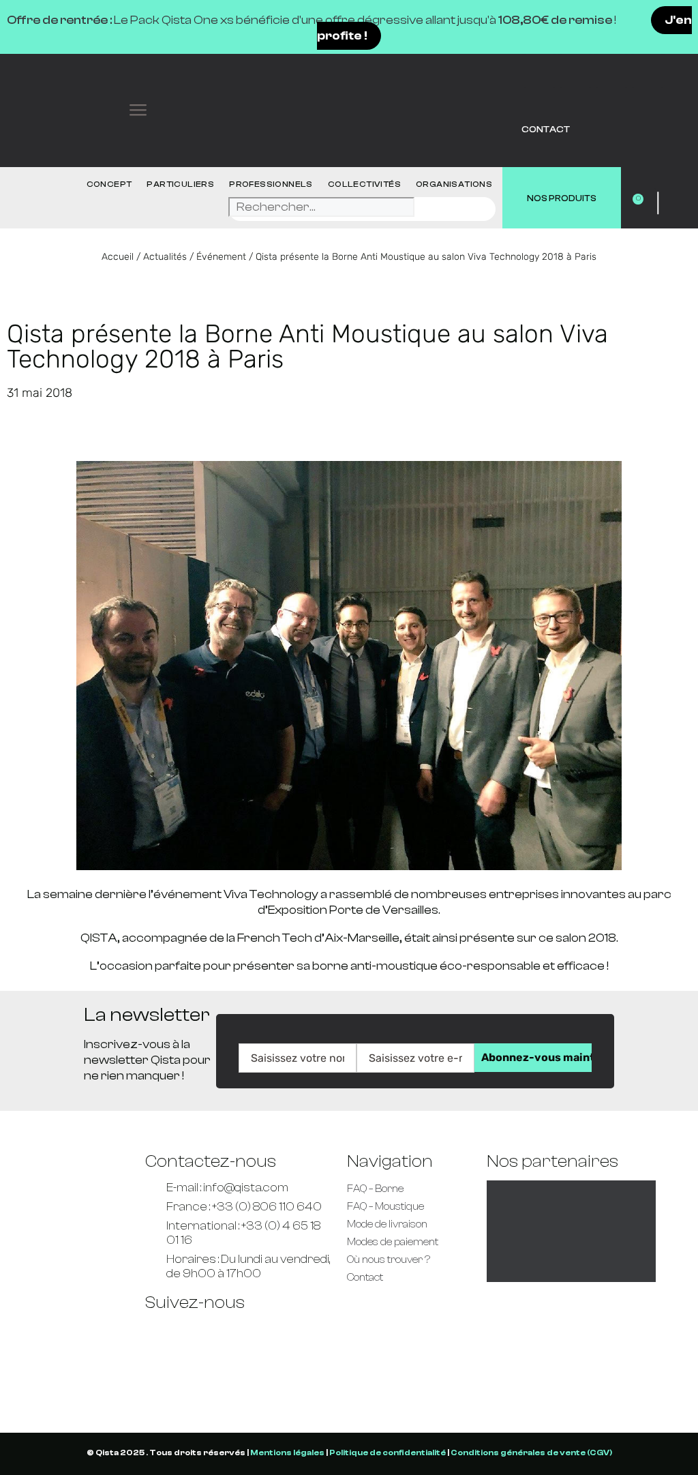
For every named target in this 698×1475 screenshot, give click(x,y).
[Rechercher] (433, 210)
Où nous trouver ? (388, 1260)
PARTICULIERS (180, 184)
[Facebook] (539, 71)
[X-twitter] (281, 1332)
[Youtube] (611, 71)
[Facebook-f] (162, 1332)
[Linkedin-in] (648, 71)
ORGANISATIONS (454, 184)
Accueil (118, 257)
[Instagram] (162, 1370)
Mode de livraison (387, 1224)
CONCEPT (109, 184)
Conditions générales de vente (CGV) (531, 1452)
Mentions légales (287, 1452)
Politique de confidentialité (387, 1452)
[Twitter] (575, 71)
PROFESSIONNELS (271, 184)
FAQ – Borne (375, 1189)
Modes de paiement (392, 1242)
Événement (221, 257)
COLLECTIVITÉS (364, 184)
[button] (138, 110)
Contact (545, 129)
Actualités (165, 257)
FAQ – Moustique (385, 1206)
